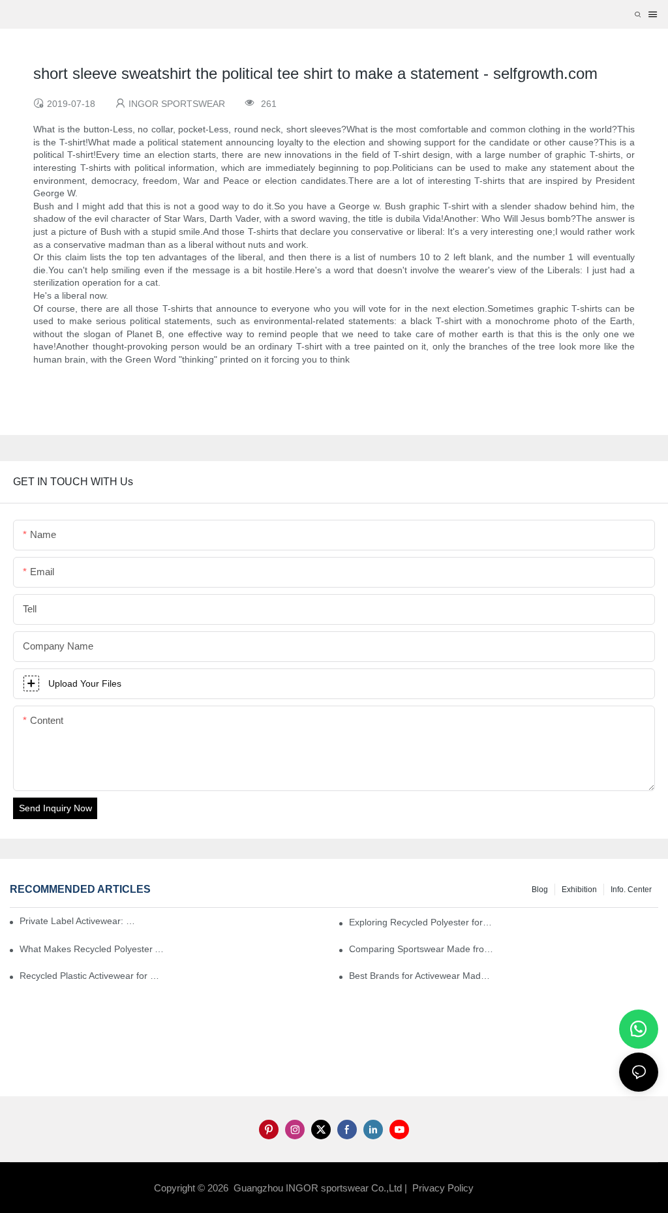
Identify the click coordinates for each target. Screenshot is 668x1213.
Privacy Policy (443, 1187)
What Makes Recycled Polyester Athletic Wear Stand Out (92, 949)
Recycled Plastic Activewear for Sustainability (92, 975)
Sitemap (497, 1187)
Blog (540, 889)
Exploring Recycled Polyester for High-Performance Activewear (421, 922)
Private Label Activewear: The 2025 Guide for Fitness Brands (80, 921)
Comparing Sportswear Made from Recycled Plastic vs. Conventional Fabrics (421, 949)
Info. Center (631, 889)
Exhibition (579, 889)
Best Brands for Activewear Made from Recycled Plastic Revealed (421, 975)
